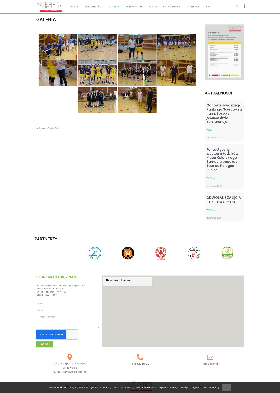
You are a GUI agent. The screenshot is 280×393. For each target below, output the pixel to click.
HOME (74, 6)
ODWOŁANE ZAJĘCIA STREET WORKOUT (223, 199)
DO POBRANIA (172, 6)
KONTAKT (193, 6)
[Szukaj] (237, 6)
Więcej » (210, 130)
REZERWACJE (134, 6)
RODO (153, 6)
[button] (80, 254)
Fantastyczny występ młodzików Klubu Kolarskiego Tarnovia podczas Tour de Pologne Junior (222, 159)
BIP (208, 6)
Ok (226, 387)
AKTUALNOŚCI (93, 6)
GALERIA (114, 6)
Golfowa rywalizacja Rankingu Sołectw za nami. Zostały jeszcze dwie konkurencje (224, 113)
